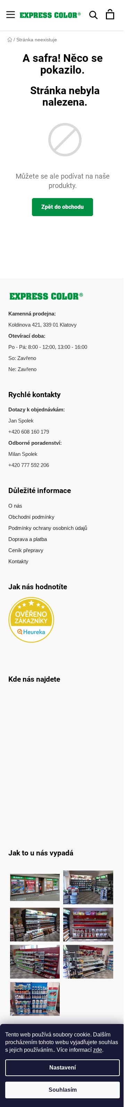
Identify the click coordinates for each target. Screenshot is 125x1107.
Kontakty (18, 561)
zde (97, 1050)
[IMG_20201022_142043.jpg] (35, 884)
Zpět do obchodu (62, 207)
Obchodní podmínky (31, 517)
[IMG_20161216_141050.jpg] (35, 958)
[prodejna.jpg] (88, 884)
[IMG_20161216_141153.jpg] (88, 958)
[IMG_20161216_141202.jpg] (35, 995)
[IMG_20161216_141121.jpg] (88, 921)
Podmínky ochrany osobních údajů (47, 528)
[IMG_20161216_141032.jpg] (35, 921)
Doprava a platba (27, 539)
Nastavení (62, 1068)
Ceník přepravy (25, 550)
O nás (15, 506)
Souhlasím (63, 1090)
